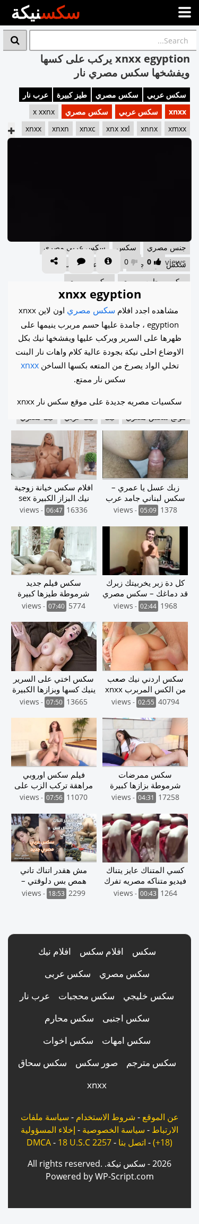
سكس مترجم (151, 1062)
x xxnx (44, 112)
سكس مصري (117, 95)
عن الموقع (160, 1117)
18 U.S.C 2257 (84, 1142)
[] (15, 40)
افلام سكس (102, 951)
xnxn (60, 129)
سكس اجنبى (126, 1018)
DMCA (39, 1142)
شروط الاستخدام (105, 1117)
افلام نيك (54, 951)
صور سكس (96, 1062)
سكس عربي (166, 95)
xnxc (88, 129)
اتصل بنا (132, 1142)
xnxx (177, 112)
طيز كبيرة (72, 95)
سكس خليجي (148, 996)
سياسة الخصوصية (113, 1129)
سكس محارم (69, 1018)
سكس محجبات (86, 996)
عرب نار (35, 95)
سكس (144, 951)
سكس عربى (68, 973)
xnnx (149, 129)
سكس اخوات (68, 1040)
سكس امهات (126, 1040)
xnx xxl (118, 129)
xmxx (177, 129)
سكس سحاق (42, 1062)
